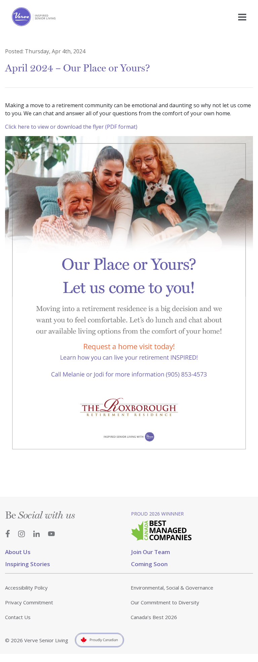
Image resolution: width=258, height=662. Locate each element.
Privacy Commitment (29, 602)
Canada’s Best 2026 (154, 617)
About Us (18, 552)
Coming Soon (149, 564)
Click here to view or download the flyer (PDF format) (71, 126)
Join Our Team (150, 552)
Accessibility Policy (26, 587)
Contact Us (18, 617)
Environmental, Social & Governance (172, 587)
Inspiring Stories (27, 564)
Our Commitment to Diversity (165, 602)
